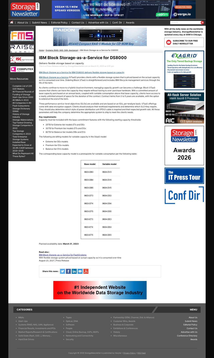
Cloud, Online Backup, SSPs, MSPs (82, 332)
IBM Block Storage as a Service (53, 77)
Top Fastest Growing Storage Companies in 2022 (23, 125)
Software (70, 324)
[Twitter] (62, 271)
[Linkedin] (74, 271)
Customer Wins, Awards (124, 321)
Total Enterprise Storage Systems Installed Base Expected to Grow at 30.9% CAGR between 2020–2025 (23, 143)
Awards (130, 22)
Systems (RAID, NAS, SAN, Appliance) (62, 50)
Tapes (69, 317)
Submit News (39, 22)
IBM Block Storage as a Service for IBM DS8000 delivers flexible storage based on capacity (81, 72)
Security (70, 339)
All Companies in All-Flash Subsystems (22, 104)
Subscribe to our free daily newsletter (185, 42)
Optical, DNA (72, 321)
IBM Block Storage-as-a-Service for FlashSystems (62, 255)
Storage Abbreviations (23, 119)
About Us (22, 22)
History (116, 332)
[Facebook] (68, 271)
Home (41, 50)
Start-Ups (23, 321)
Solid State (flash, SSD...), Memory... (35, 335)
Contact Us (78, 22)
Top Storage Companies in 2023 (22, 132)
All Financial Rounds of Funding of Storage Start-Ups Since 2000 (23, 94)
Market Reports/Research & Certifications (37, 332)
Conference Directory (187, 335)
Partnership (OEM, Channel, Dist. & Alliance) (133, 317)
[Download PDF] (85, 271)
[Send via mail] (80, 271)
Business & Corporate (123, 324)
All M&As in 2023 (21, 100)
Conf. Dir (117, 22)
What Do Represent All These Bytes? (23, 154)
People (69, 328)
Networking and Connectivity (79, 335)
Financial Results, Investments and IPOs (37, 328)
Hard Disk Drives (26, 339)
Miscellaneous (120, 335)
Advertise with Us (98, 22)
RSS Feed (141, 353)
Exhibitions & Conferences (125, 328)
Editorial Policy (59, 22)
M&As (21, 317)
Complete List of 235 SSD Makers (22, 87)
